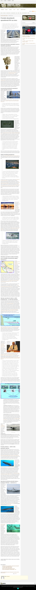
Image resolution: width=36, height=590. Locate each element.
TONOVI (13, 0)
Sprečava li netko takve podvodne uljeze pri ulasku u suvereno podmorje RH (10, 455)
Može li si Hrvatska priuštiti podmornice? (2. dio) (9, 568)
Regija (6, 9)
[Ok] (34, 587)
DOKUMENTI (9, 0)
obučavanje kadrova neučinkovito (12, 72)
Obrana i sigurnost (13, 7)
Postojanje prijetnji (3, 80)
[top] (35, 583)
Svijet (17, 9)
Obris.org (13, 5)
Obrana (7, 15)
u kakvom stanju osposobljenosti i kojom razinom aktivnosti (17, 207)
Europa (10, 9)
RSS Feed (34, 11)
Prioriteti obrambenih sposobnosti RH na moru (9, 19)
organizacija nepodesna (11, 73)
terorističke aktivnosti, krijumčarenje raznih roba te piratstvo (11, 155)
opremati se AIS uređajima (10, 303)
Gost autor (8, 576)
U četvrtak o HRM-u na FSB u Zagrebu (7, 567)
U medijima (5, 0)
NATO (14, 9)
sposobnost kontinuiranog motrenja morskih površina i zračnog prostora (3, 345)
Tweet (15, 573)
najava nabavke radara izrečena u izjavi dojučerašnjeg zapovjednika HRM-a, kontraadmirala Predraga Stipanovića (10, 358)
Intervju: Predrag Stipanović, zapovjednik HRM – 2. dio (9, 569)
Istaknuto (2, 9)
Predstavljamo (23, 9)
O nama (2, 0)
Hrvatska (2, 15)
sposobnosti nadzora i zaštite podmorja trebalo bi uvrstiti (7, 503)
